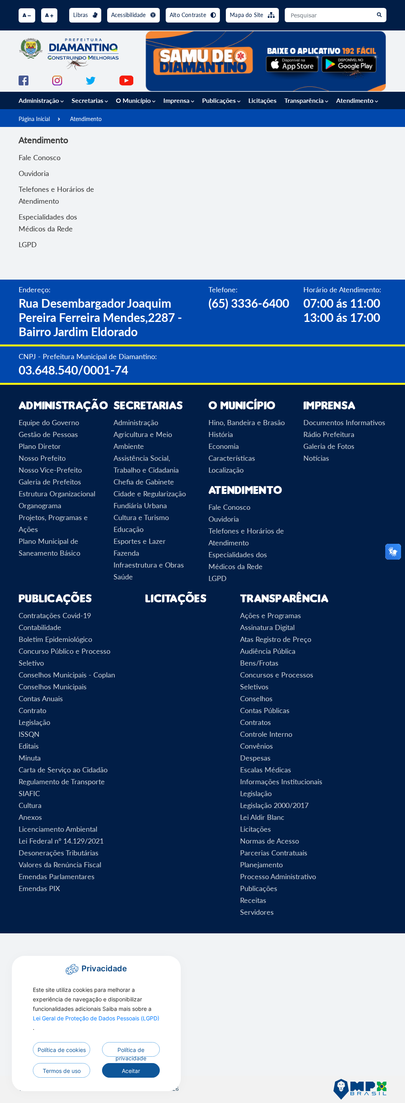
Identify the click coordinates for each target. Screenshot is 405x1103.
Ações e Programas (270, 615)
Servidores (257, 912)
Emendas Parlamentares (57, 876)
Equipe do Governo (49, 422)
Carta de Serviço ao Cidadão (63, 769)
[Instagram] (57, 80)
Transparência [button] (304, 100)
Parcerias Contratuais (273, 852)
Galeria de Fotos (328, 446)
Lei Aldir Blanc (262, 817)
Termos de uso (62, 1070)
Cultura (30, 805)
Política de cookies (62, 1049)
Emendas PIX (39, 888)
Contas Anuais (41, 698)
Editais (29, 746)
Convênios (256, 746)
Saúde (123, 576)
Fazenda (126, 553)
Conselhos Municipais (53, 686)
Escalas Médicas (265, 769)
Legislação (34, 722)
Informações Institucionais (281, 781)
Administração (136, 422)
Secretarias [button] (88, 100)
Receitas (253, 900)
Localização (226, 469)
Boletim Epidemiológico (55, 639)
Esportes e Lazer (140, 541)
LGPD (28, 244)
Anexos (30, 817)
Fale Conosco (40, 157)
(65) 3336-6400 (248, 303)
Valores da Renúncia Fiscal (60, 864)
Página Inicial (34, 118)
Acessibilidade (129, 14)
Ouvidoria (34, 173)
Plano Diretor (40, 446)
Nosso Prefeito (42, 458)
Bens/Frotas (259, 662)
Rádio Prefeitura (328, 434)
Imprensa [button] (177, 100)
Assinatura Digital (267, 627)
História (220, 434)
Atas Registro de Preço (275, 639)
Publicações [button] (219, 100)
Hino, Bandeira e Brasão (246, 422)
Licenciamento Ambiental (58, 829)
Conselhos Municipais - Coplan (67, 674)
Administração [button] (40, 100)
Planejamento (261, 864)
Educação (129, 529)
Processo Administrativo (278, 876)
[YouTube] (126, 80)
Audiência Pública (267, 651)
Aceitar (131, 1070)
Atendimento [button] (355, 100)
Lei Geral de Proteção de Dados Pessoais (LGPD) (96, 1018)
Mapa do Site (247, 14)
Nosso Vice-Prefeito (50, 469)
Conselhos (256, 698)
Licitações (262, 100)
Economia (223, 446)
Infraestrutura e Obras (149, 564)
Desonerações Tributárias (58, 852)
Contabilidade (40, 627)
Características (231, 458)
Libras (81, 14)
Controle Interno (266, 734)
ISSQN (29, 734)
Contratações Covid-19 (55, 615)
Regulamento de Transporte (62, 781)
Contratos (255, 722)
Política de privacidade (130, 1051)
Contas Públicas (265, 710)
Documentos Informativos (344, 422)
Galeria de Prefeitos (50, 481)
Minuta (30, 757)
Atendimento (86, 118)
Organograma (40, 505)
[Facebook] (23, 80)
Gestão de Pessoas (48, 434)
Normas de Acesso (269, 840)
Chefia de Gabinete (144, 481)
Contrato (32, 710)
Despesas (255, 757)
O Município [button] (134, 100)
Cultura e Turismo (141, 517)
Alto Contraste (189, 14)
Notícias (316, 458)
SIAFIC (29, 793)
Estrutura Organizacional (57, 493)
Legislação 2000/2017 (274, 805)
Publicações (258, 888)
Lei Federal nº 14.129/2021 (61, 840)
